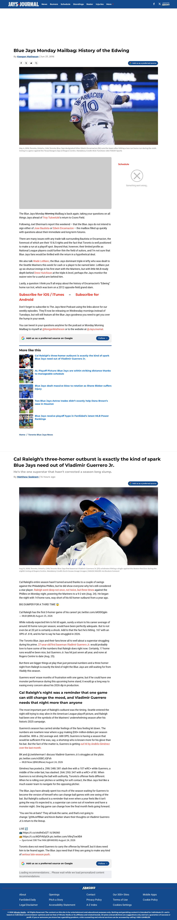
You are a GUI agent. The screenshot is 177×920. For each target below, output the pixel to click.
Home (22, 434)
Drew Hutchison (43, 272)
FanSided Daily (27, 899)
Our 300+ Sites (121, 894)
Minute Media (20, 912)
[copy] (36, 63)
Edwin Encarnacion (63, 228)
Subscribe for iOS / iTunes (41, 295)
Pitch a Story (56, 899)
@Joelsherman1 (37, 754)
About (22, 894)
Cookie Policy (150, 899)
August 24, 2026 (54, 762)
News (44, 4)
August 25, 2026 (44, 615)
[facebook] (154, 4)
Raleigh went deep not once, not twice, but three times (64, 589)
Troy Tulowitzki (51, 217)
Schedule (65, 4)
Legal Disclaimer (28, 904)
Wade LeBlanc (41, 261)
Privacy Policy (94, 899)
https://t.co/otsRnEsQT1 (36, 832)
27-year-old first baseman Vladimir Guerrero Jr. (64, 644)
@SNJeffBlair (36, 817)
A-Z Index (91, 904)
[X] (160, 4)
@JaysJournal (95, 329)
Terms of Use (120, 899)
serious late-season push (35, 854)
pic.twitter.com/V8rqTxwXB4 (66, 836)
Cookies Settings (122, 904)
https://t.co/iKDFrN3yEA (36, 836)
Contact (90, 894)
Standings (78, 4)
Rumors (54, 4)
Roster (89, 4)
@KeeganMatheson (53, 329)
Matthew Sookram (28, 477)
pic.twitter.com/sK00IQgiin (92, 612)
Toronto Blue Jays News (40, 434)
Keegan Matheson (27, 56)
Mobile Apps (150, 894)
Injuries (100, 4)
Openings (54, 894)
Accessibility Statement (62, 904)
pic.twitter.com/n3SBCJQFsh (35, 758)
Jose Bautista (41, 228)
